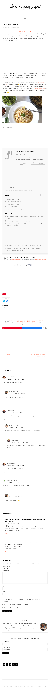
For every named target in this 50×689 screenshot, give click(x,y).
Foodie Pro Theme (42, 686)
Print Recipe (30, 31)
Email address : (6, 647)
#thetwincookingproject (40, 259)
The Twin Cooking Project (25, 673)
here (7, 84)
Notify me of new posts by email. (13, 607)
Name (4, 586)
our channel (40, 82)
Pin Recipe (39, 163)
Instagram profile (40, 88)
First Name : (5, 641)
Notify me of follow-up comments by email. (16, 604)
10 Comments (16, 27)
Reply (3, 385)
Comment (5, 570)
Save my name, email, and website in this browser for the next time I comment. (21, 600)
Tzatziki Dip (9, 354)
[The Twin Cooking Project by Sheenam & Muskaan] (25, 12)
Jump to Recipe (20, 31)
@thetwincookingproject (16, 259)
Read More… (6, 630)
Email (4, 591)
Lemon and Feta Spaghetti (8, 320)
